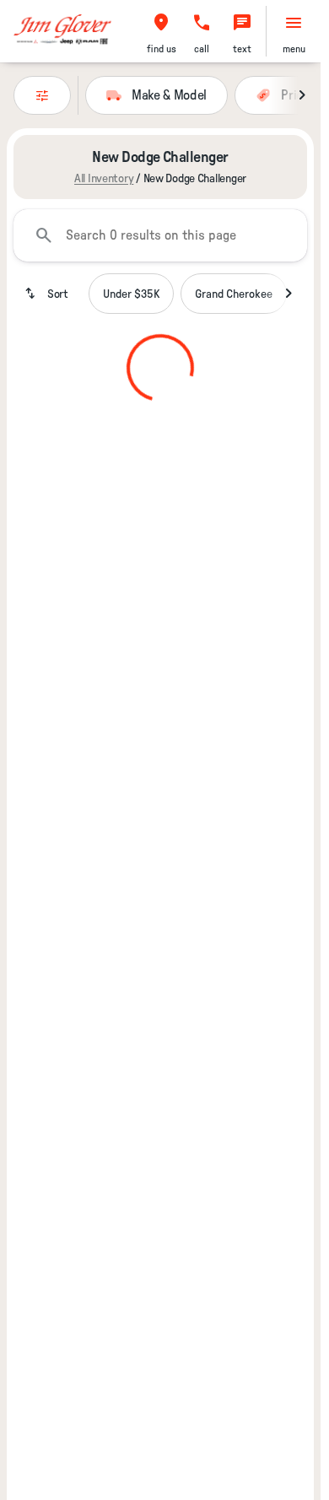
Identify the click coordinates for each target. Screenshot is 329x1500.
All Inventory (103, 178)
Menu (294, 49)
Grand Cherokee (233, 293)
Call (201, 49)
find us (161, 49)
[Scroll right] (302, 95)
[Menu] (293, 23)
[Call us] (201, 23)
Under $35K (131, 293)
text (242, 49)
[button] (161, 31)
